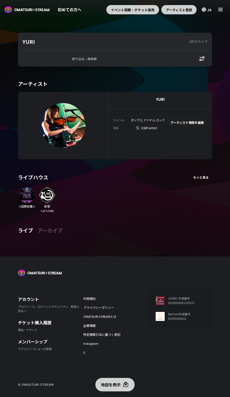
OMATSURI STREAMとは (99, 316)
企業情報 (89, 325)
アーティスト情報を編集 (187, 122)
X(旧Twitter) (149, 128)
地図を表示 (111, 384)
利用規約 (89, 298)
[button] (104, 41)
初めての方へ (69, 9)
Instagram (90, 343)
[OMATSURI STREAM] (26, 9)
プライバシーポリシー (98, 307)
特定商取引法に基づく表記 (101, 334)
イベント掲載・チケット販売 (133, 9)
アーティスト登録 (179, 9)
